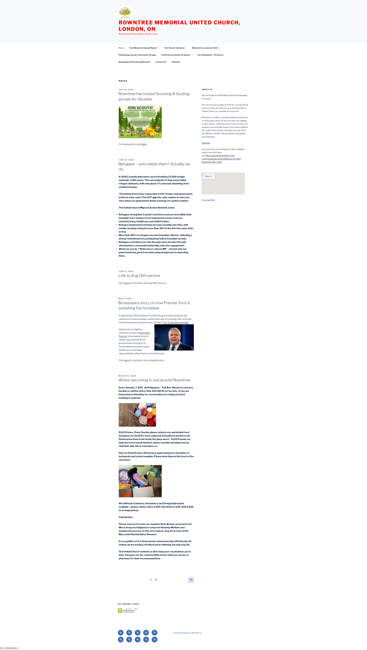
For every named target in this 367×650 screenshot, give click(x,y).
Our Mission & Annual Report (143, 48)
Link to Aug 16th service (139, 275)
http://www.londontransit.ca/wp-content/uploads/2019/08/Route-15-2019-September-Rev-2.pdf (221, 158)
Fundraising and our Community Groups (137, 55)
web (154, 197)
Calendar (176, 62)
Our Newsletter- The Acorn (210, 55)
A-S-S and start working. (176, 322)
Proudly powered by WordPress (187, 633)
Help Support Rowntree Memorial (134, 62)
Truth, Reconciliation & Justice (175, 55)
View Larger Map (208, 200)
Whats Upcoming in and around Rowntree (154, 380)
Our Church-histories (174, 48)
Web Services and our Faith (205, 48)
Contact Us (161, 62)
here (144, 144)
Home (121, 48)
